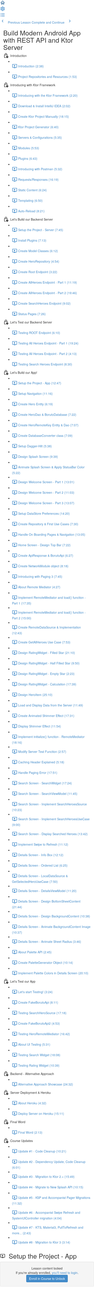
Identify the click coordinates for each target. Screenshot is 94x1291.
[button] (2, 4)
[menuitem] (2, 10)
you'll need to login (65, 1272)
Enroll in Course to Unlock (47, 1278)
